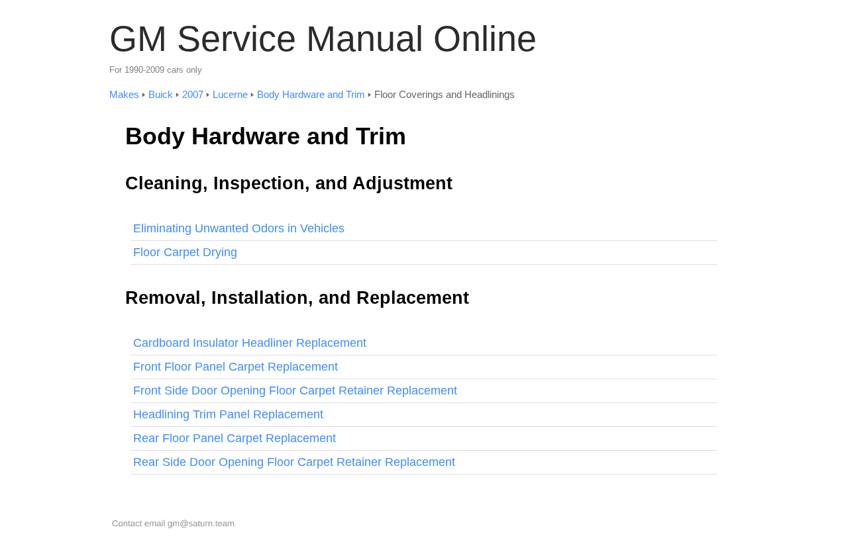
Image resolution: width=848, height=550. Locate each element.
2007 (192, 94)
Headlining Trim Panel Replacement (228, 414)
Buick (160, 94)
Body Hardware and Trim (311, 94)
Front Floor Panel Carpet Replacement (235, 366)
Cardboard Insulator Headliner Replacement (249, 342)
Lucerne (230, 94)
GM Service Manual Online (323, 38)
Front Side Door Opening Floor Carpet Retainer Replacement (295, 390)
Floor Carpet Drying (185, 252)
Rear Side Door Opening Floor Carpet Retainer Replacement (294, 462)
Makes (124, 94)
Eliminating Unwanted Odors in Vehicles (238, 228)
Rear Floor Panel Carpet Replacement (234, 438)
